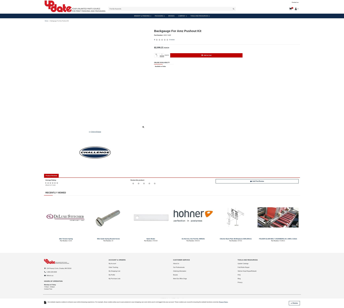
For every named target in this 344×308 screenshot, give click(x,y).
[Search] (233, 9)
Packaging (159, 16)
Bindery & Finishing (142, 16)
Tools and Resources (199, 16)
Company (181, 16)
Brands (171, 16)
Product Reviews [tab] (51, 175)
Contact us (295, 2)
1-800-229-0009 (52, 272)
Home (46, 21)
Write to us (50, 275)
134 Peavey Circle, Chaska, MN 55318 (59, 268)
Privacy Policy (223, 302)
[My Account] (296, 9)
